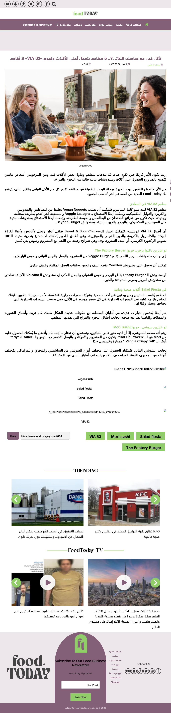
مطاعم (119, 24)
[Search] (54, 4)
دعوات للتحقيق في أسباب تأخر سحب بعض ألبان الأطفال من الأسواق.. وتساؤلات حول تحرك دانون (127, 533)
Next (16, 499)
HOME (146, 24)
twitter (31, 4)
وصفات (78, 24)
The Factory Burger (143, 447)
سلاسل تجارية (106, 24)
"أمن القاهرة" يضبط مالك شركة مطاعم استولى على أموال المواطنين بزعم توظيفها (125, 613)
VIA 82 (95, 435)
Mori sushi (120, 435)
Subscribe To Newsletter (37, 24)
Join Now (80, 697)
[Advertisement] (85, 39)
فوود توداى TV (63, 24)
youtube (8, 4)
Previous (155, 499)
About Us (115, 682)
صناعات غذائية (133, 24)
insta (39, 4)
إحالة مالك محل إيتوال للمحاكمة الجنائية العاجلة (52, 530)
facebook (47, 4)
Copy (13, 436)
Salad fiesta (150, 435)
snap (15, 4)
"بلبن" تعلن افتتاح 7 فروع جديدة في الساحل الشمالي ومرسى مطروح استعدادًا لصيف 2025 (48, 613)
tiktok (23, 4)
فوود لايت (90, 24)
